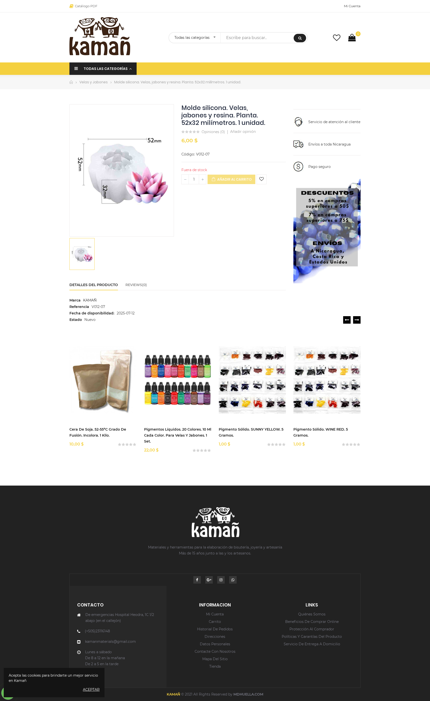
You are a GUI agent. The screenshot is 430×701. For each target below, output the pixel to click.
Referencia (79, 306)
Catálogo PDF (86, 6)
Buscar (300, 38)
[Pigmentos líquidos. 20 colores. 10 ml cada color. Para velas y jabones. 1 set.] (177, 380)
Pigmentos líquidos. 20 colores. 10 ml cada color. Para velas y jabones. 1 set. (177, 435)
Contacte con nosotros (215, 651)
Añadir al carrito (234, 179)
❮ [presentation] (347, 320)
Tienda (215, 666)
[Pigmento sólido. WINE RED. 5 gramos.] (327, 380)
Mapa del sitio (215, 659)
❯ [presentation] (357, 320)
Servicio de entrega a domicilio (312, 644)
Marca (75, 300)
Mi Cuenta (352, 6)
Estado (75, 319)
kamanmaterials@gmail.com (110, 641)
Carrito (215, 621)
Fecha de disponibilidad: (91, 313)
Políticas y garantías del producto (312, 636)
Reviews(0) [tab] (136, 285)
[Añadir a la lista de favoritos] (262, 179)
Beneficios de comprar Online (312, 621)
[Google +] (209, 580)
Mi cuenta (215, 614)
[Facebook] (197, 580)
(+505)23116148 (97, 631)
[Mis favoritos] (336, 37)
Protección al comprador (311, 629)
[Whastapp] (233, 580)
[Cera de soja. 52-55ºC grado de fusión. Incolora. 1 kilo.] (103, 380)
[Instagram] (221, 580)
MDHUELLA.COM (248, 694)
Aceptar (91, 689)
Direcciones (215, 636)
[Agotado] (116, 365)
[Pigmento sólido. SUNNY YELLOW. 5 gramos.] (252, 380)
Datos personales (215, 644)
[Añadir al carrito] (191, 365)
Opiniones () (213, 132)
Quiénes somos (311, 614)
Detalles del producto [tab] (93, 285)
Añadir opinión (243, 131)
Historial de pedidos (215, 629)
